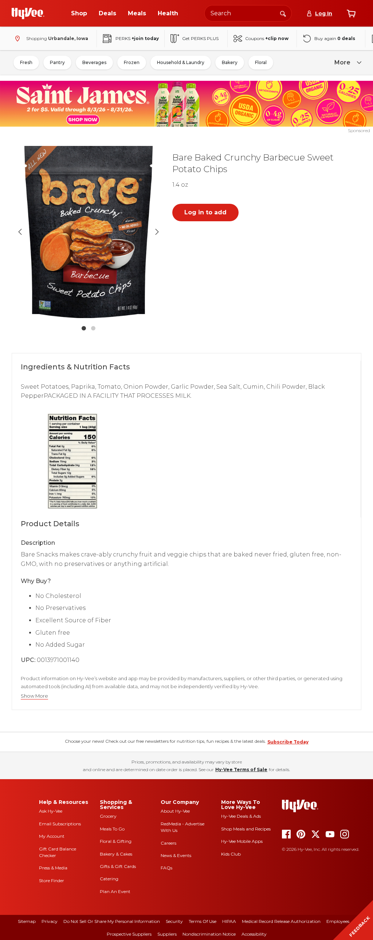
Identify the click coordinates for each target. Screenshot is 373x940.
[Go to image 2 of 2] (93, 328)
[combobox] (248, 13)
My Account (51, 836)
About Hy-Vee (175, 811)
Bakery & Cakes (116, 854)
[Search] (283, 13)
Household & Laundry (180, 62)
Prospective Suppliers (129, 934)
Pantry (57, 62)
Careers (168, 843)
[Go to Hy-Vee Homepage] (28, 13)
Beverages (94, 62)
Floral (261, 62)
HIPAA (229, 921)
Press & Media (53, 867)
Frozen (132, 62)
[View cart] (351, 13)
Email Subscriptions (60, 823)
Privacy (50, 921)
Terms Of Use (202, 921)
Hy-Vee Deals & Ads (241, 816)
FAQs (166, 867)
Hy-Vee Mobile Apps (242, 841)
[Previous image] (20, 231)
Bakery (229, 62)
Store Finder (51, 880)
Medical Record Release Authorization (281, 921)
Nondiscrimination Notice (209, 934)
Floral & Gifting (115, 841)
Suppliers (167, 934)
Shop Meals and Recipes (246, 829)
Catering (109, 878)
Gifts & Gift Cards (118, 866)
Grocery (108, 816)
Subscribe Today (288, 742)
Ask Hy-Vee (50, 811)
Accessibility (254, 934)
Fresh (26, 62)
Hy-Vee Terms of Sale (241, 769)
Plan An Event (115, 891)
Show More (34, 696)
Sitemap (27, 921)
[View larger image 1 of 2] (88, 232)
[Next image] (157, 231)
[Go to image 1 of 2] (84, 328)
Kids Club (231, 854)
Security (174, 921)
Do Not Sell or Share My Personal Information (111, 921)
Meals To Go (112, 829)
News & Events (176, 855)
